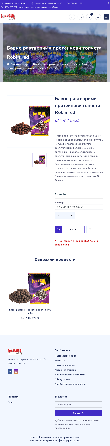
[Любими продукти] (89, 17)
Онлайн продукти (21, 64)
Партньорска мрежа (65, 356)
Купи (73, 230)
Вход (10, 402)
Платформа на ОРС (70, 440)
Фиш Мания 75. (46, 437)
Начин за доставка (65, 365)
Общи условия (62, 379)
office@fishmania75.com (15, 3)
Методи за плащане (65, 370)
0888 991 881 (77, 3)
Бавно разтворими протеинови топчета (56, 64)
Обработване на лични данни (70, 384)
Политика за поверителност (44, 440)
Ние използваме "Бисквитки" (70, 374)
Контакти (60, 360)
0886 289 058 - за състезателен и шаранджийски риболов (31, 7)
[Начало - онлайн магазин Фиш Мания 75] (8, 64)
